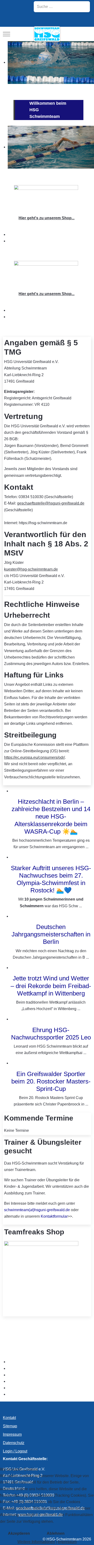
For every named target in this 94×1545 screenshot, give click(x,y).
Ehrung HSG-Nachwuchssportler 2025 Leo (51, 1033)
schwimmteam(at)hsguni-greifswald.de (37, 1210)
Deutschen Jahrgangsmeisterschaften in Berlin (51, 934)
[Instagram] (10, 20)
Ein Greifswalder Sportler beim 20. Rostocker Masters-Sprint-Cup (51, 1081)
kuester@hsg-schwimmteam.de (31, 569)
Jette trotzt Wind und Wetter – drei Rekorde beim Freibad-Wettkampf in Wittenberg (51, 986)
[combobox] (62, 6)
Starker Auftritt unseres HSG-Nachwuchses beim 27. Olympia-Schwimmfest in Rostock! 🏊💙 (51, 879)
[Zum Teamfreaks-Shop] (46, 198)
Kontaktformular (54, 1216)
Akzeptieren (19, 1533)
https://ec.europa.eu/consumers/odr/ (34, 757)
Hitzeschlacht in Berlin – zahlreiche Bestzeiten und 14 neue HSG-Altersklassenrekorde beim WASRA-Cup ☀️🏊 (51, 816)
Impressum (67, 1542)
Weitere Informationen (36, 1542)
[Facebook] (23, 20)
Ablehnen (56, 1533)
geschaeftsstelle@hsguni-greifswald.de (50, 503)
